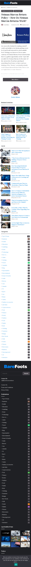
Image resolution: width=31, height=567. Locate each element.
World (3, 341)
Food (3, 320)
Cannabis (4, 265)
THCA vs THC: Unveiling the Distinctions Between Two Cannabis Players (23, 118)
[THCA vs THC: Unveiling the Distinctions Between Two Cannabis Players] (23, 110)
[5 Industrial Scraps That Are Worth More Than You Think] (5, 186)
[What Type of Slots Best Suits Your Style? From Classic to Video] (8, 110)
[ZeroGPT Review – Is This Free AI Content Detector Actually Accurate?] (5, 533)
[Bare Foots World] (10, 3)
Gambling (4, 247)
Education (5, 244)
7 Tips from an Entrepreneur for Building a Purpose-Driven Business (21, 159)
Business (4, 239)
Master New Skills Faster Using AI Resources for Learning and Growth (20, 177)
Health (4, 241)
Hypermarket (18, 11)
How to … (4, 254)
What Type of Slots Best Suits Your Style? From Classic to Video (8, 117)
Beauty (4, 315)
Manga (4, 333)
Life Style (4, 305)
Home (4, 7)
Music (3, 297)
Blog (3, 268)
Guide (3, 278)
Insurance (4, 357)
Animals (4, 286)
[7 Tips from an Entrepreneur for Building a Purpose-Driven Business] (5, 160)
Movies (4, 281)
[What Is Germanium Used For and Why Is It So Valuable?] (5, 203)
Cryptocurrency (6, 307)
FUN (3, 339)
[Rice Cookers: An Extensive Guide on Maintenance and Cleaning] (23, 129)
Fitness (4, 344)
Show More (15, 79)
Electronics (5, 347)
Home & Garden (6, 276)
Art (3, 355)
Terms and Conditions (7, 387)
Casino (4, 299)
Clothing (4, 328)
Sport (3, 291)
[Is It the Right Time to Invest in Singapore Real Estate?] (5, 225)
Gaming (4, 260)
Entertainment (6, 273)
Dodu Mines (6, 24)
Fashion (4, 318)
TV (3, 289)
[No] (29, 561)
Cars (3, 283)
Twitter (3, 551)
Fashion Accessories (12, 7)
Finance (4, 312)
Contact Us (4, 385)
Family (4, 323)
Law (3, 294)
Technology (5, 252)
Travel (4, 262)
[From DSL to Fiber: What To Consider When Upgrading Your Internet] (5, 210)
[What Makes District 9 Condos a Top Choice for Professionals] (5, 218)
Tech (3, 310)
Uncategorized (6, 352)
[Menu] (2, 3)
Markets (4, 349)
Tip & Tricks (5, 236)
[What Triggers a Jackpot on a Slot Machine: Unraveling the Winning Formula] (8, 129)
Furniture (4, 331)
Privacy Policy (5, 390)
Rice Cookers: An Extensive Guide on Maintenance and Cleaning (21, 137)
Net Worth (5, 336)
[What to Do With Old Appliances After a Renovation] (5, 153)
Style (3, 326)
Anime (4, 257)
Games (4, 506)
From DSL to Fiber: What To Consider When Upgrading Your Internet (21, 209)
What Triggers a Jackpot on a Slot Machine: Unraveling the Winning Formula (8, 137)
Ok (16, 564)
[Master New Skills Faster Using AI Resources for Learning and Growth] (5, 178)
